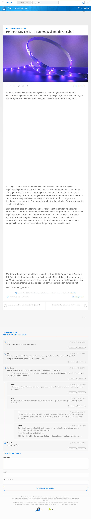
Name (5, 471)
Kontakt (87, 2)
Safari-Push (74, 504)
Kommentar (7, 457)
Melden (72, 347)
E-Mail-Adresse (8, 479)
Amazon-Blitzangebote (16, 95)
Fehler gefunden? (79, 297)
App (82, 2)
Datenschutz (64, 504)
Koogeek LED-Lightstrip (44, 92)
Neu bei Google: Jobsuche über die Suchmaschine (66, 305)
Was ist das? (73, 293)
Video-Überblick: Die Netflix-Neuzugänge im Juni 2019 (24, 305)
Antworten (81, 347)
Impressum (54, 504)
